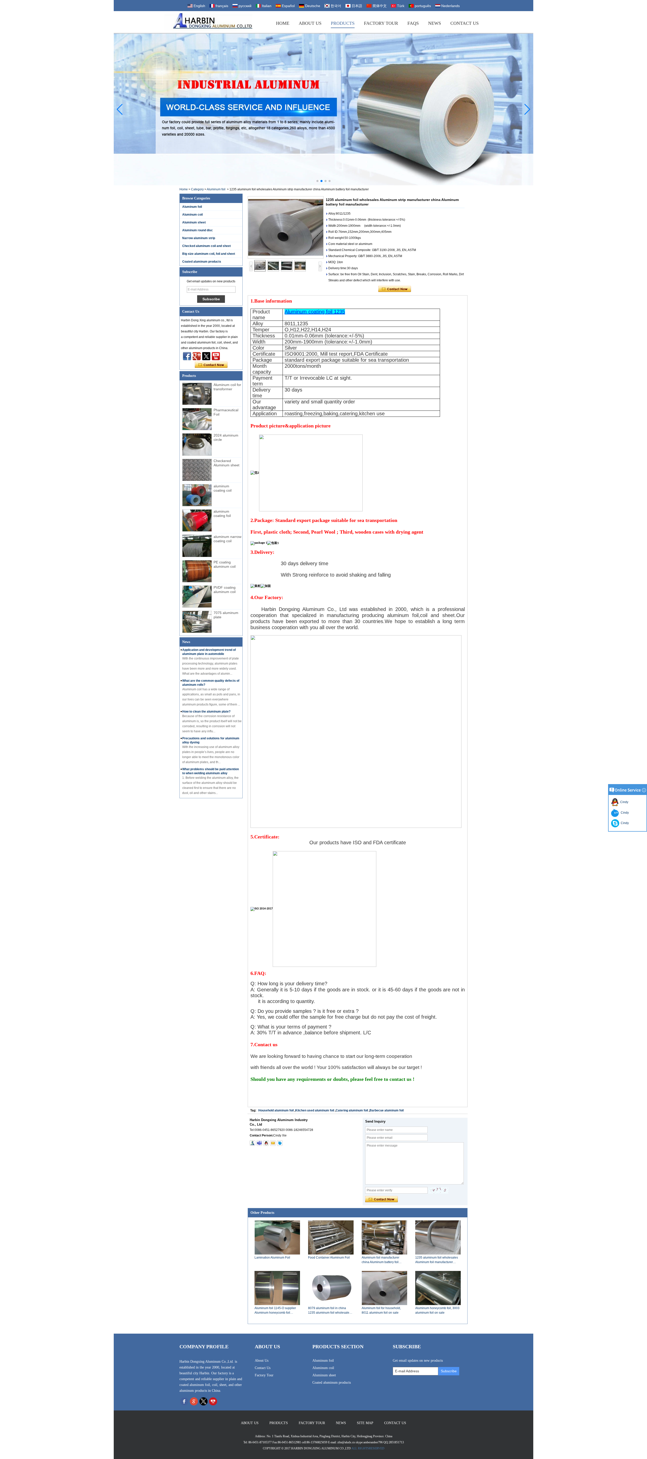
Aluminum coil (192, 214)
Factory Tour (381, 23)
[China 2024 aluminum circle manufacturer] (197, 444)
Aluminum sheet (194, 222)
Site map (365, 1423)
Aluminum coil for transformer (227, 387)
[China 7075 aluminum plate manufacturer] (197, 622)
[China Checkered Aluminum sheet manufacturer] (197, 470)
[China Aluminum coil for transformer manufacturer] (197, 394)
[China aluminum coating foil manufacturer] (197, 520)
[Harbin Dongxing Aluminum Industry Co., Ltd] (208, 22)
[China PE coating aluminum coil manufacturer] (197, 571)
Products (343, 23)
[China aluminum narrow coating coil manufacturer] (197, 546)
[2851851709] (266, 1143)
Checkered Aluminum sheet (226, 463)
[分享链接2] (206, 356)
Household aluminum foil (276, 1110)
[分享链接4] (187, 356)
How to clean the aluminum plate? (206, 711)
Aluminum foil (216, 189)
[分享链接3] (197, 356)
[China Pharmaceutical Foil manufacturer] (197, 419)
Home (282, 23)
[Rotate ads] (323, 109)
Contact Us (464, 23)
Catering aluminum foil (352, 1110)
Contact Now (211, 365)
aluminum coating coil (223, 488)
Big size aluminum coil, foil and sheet (208, 254)
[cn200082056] (280, 1143)
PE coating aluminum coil (225, 564)
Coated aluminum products (201, 261)
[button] (317, 181)
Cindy (623, 802)
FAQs (413, 23)
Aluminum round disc (197, 230)
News (434, 23)
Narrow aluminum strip (198, 238)
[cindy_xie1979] (259, 1143)
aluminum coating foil (222, 513)
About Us (310, 23)
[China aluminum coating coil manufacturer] (197, 495)
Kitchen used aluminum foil (314, 1110)
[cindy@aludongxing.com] (273, 1143)
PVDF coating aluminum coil (225, 589)
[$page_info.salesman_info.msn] (252, 1143)
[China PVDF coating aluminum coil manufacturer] (197, 596)
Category (197, 189)
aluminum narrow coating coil (227, 539)
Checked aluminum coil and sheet (206, 246)
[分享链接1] (216, 356)
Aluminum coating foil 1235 (315, 311)
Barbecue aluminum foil (386, 1110)
